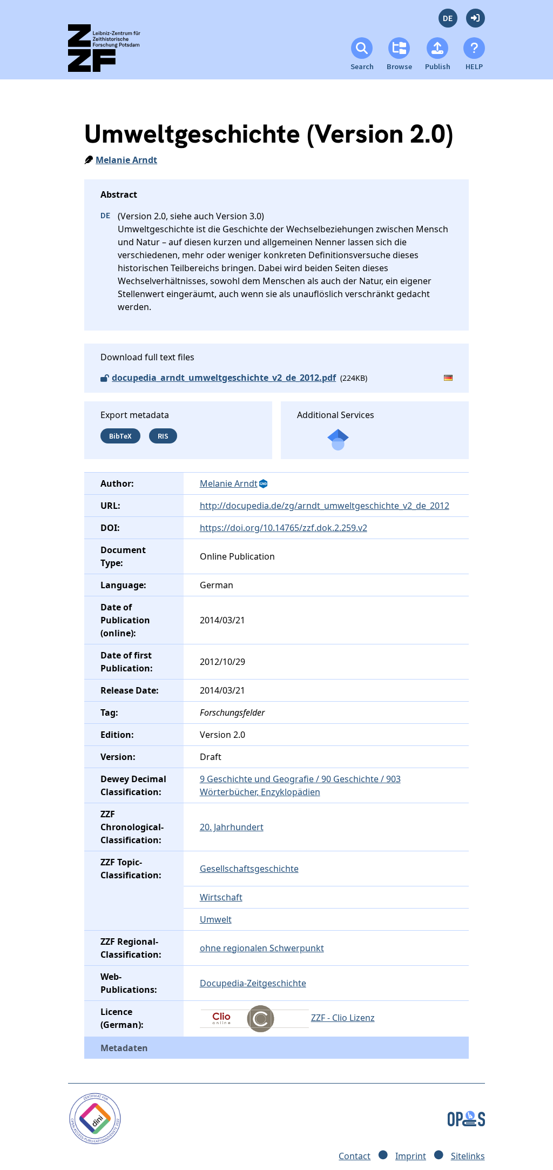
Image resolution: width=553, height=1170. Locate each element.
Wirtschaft (221, 897)
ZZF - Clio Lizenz (343, 1018)
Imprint (410, 1156)
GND (264, 484)
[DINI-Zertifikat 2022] (95, 1118)
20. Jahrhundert (232, 827)
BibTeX (120, 436)
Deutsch (448, 18)
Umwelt (216, 919)
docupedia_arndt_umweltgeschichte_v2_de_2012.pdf (224, 378)
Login (475, 18)
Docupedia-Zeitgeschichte (253, 983)
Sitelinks (468, 1156)
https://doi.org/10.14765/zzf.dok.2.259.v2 (283, 528)
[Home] (113, 52)
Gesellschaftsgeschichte (249, 869)
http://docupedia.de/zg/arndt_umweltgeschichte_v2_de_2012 (324, 506)
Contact (354, 1156)
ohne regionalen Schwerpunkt (262, 948)
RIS (163, 436)
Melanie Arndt (126, 160)
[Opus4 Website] (466, 1118)
